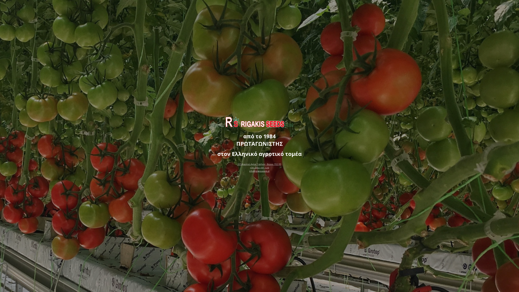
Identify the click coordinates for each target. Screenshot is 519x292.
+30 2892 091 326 (259, 167)
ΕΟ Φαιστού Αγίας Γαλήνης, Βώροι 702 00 (259, 164)
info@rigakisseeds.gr (259, 171)
